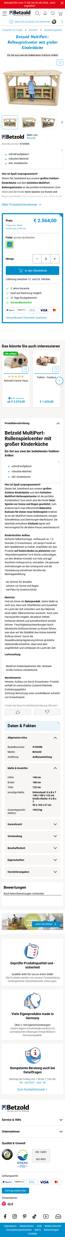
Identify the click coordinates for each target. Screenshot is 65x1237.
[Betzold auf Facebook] (5, 1217)
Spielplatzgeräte (53, 30)
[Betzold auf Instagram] (14, 1217)
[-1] (37, 258)
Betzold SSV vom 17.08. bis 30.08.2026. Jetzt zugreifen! (29, 4)
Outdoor (33, 30)
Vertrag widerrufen (15, 1190)
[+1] (54, 258)
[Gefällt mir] (18, 712)
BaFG (38, 1229)
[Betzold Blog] (58, 1217)
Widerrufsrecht (53, 1226)
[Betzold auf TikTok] (34, 1217)
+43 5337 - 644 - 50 (35, 1082)
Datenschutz (27, 1226)
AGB (39, 1226)
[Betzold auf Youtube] (45, 1217)
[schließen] (62, 3)
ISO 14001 (41, 1152)
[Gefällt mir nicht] (47, 712)
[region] (32, 653)
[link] (53, 13)
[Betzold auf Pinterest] (24, 1217)
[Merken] (60, 62)
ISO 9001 (41, 1159)
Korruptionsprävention (19, 1229)
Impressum (10, 1226)
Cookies (32, 1233)
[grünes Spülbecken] (10, 245)
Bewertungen (51, 1229)
